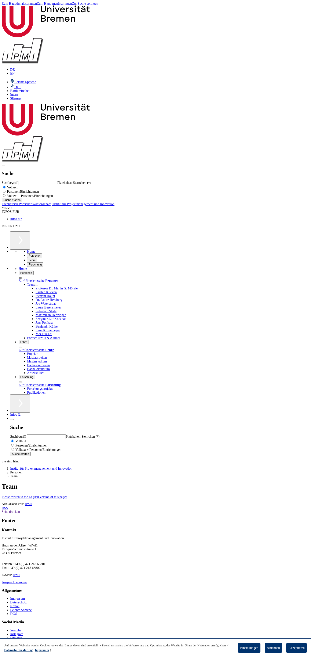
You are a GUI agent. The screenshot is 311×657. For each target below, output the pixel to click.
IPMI (28, 504)
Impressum (17, 598)
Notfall (14, 606)
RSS (5, 508)
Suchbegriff (10, 182)
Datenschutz (18, 602)
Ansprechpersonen (14, 582)
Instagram (16, 634)
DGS (13, 614)
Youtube (15, 630)
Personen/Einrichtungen (22, 191)
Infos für (16, 219)
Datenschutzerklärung (18, 650)
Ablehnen (273, 648)
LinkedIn (16, 638)
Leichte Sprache (21, 610)
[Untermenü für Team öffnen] (36, 285)
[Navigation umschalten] (3, 165)
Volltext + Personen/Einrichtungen (29, 196)
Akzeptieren (296, 648)
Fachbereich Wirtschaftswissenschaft (26, 204)
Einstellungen (249, 648)
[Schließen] (20, 278)
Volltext (11, 187)
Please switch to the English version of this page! (34, 497)
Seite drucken (11, 511)
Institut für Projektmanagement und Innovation (83, 204)
